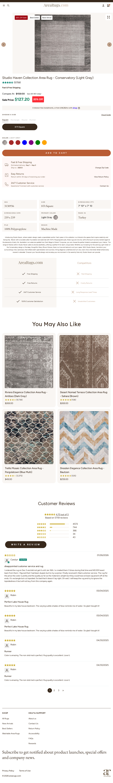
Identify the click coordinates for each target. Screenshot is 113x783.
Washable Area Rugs (11, 733)
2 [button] (54, 690)
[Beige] (11, 143)
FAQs (31, 738)
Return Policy (34, 728)
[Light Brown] (17, 143)
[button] (8, 82)
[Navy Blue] (24, 143)
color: (11, 138)
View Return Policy (101, 177)
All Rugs (5, 718)
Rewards (32, 743)
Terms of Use (25, 771)
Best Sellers (7, 728)
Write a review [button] (26, 544)
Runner (32, 120)
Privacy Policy (8, 771)
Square (5, 120)
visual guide (106, 115)
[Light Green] (37, 143)
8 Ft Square (20, 127)
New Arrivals (7, 723)
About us (32, 718)
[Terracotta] (44, 143)
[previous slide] (3, 44)
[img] (9, 555)
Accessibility (34, 733)
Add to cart (56, 153)
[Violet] (31, 143)
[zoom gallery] (108, 17)
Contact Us (104, 186)
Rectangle (15, 120)
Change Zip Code (102, 168)
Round (24, 120)
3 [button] (58, 690)
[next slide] (109, 44)
